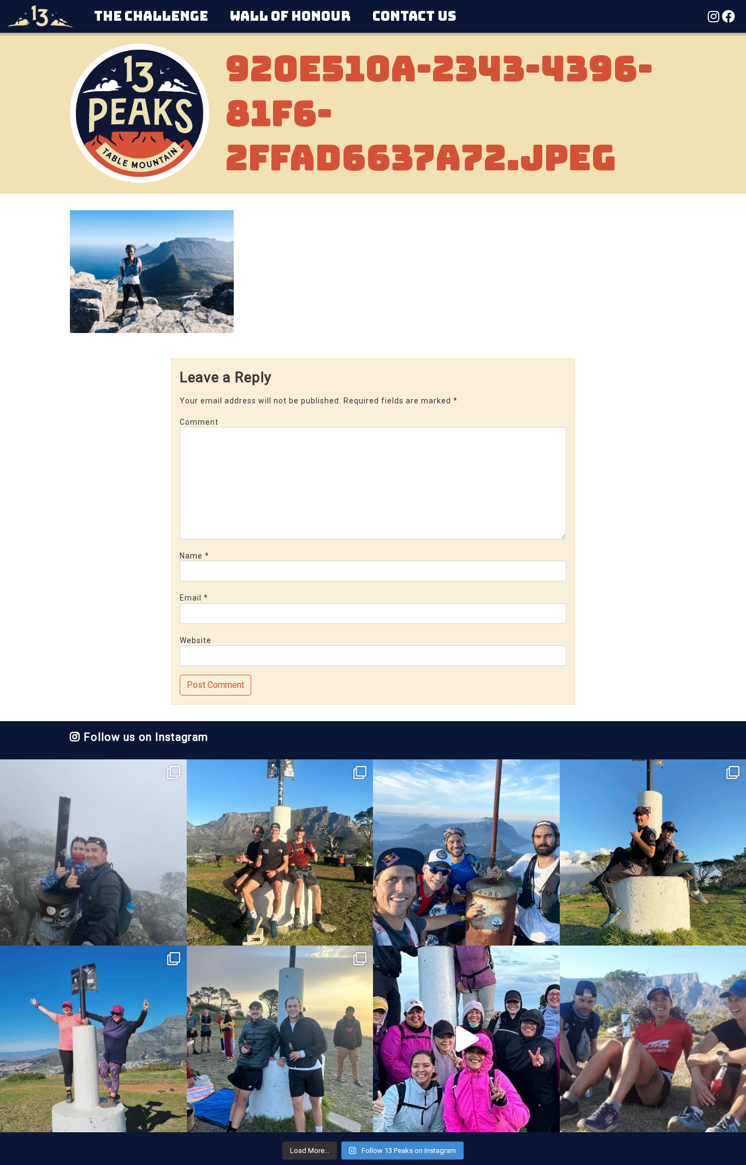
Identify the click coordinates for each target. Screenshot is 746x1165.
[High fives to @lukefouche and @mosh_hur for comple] (280, 1039)
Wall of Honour (290, 16)
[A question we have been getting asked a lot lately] (466, 852)
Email (194, 597)
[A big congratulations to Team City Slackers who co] (466, 1039)
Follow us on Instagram (144, 737)
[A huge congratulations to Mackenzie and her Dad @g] (93, 852)
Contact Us (414, 16)
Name (194, 555)
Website (195, 640)
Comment (199, 422)
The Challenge (151, 16)
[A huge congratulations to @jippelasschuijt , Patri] (280, 852)
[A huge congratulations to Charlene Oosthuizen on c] (93, 1039)
